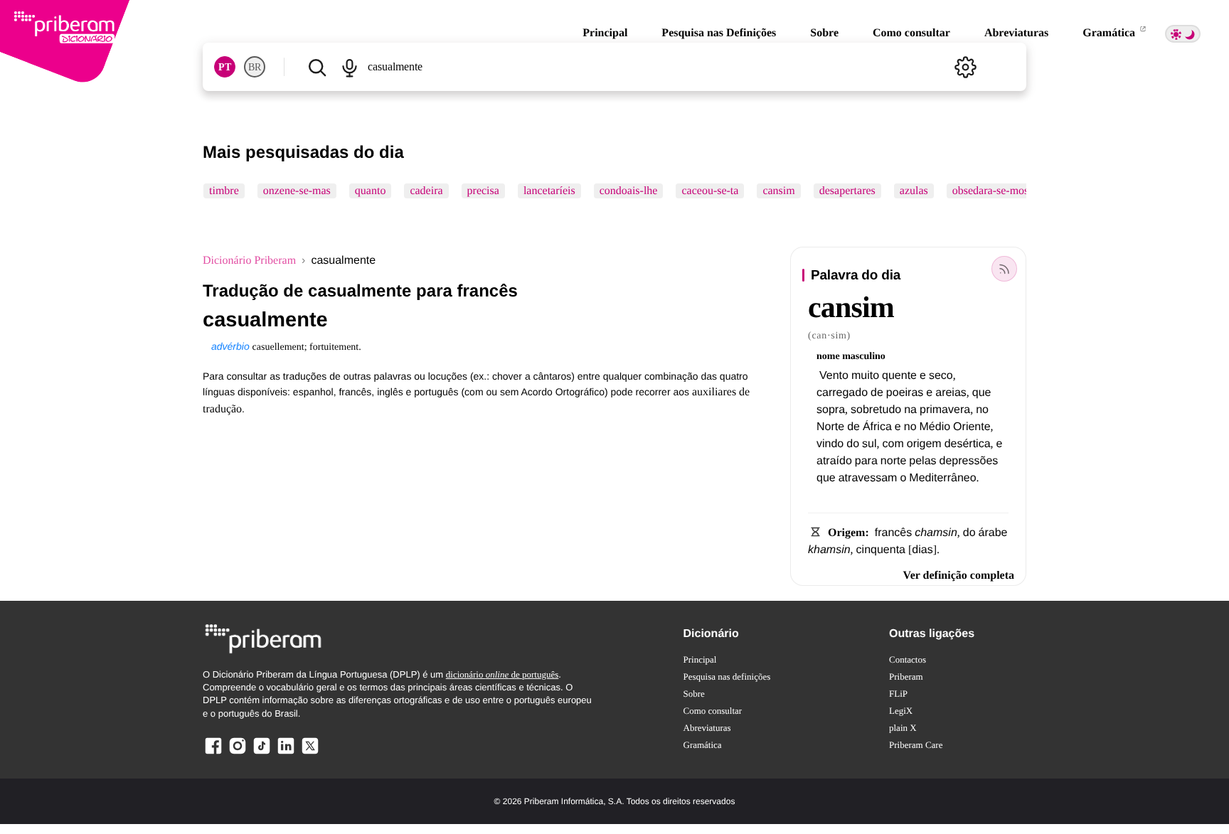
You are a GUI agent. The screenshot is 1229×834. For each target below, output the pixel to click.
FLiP (898, 693)
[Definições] (965, 66)
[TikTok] (261, 753)
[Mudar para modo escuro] (1183, 34)
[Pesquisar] (317, 66)
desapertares (847, 191)
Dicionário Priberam (249, 261)
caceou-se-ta (709, 191)
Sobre (824, 33)
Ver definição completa (958, 576)
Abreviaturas (1016, 33)
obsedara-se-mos (990, 191)
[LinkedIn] (286, 753)
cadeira (426, 191)
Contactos (907, 659)
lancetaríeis (549, 191)
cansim (778, 191)
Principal (604, 33)
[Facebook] (213, 753)
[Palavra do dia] (1004, 269)
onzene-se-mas (297, 191)
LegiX (901, 710)
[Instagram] (237, 753)
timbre (224, 191)
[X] (310, 753)
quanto (370, 191)
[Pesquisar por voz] (349, 66)
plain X (903, 727)
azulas (914, 191)
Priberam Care (915, 744)
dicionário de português (502, 674)
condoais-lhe (629, 191)
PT (224, 67)
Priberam (906, 676)
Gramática (1110, 33)
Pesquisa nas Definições (718, 33)
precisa (483, 191)
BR (254, 67)
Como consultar (911, 33)
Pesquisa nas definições (727, 676)
